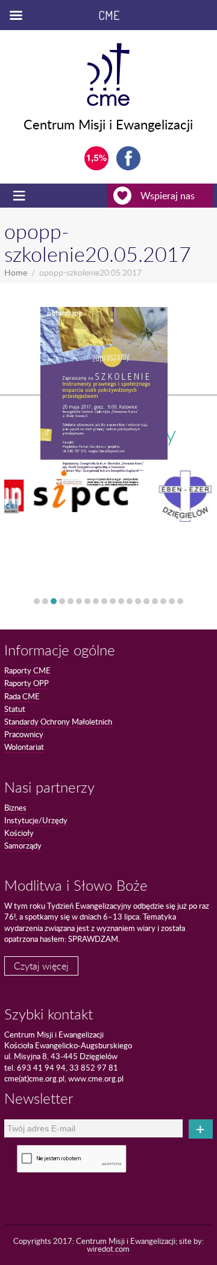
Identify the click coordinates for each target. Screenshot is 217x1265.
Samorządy (23, 845)
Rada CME (22, 696)
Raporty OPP (26, 683)
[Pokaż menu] (20, 196)
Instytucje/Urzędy (36, 820)
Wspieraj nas (167, 195)
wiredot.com (108, 1248)
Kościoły (19, 832)
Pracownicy (23, 734)
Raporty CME (27, 670)
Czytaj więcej (41, 966)
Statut (14, 709)
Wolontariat (24, 746)
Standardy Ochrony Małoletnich (58, 721)
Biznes (15, 807)
